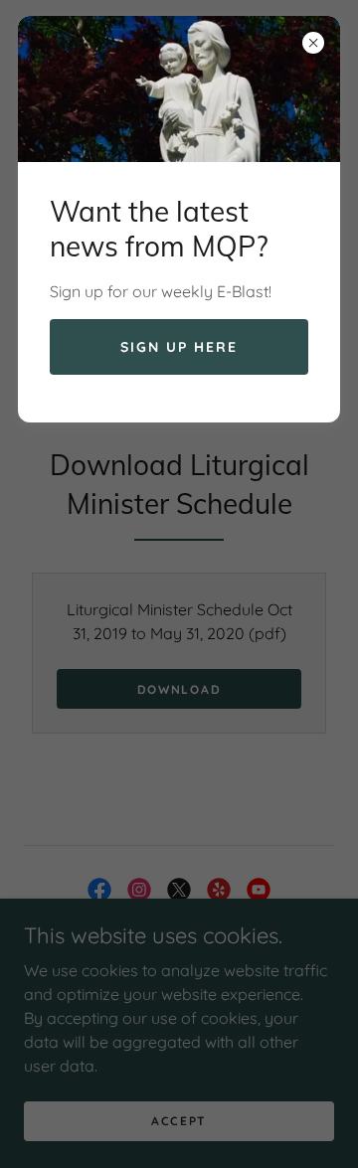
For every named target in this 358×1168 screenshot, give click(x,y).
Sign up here (179, 347)
